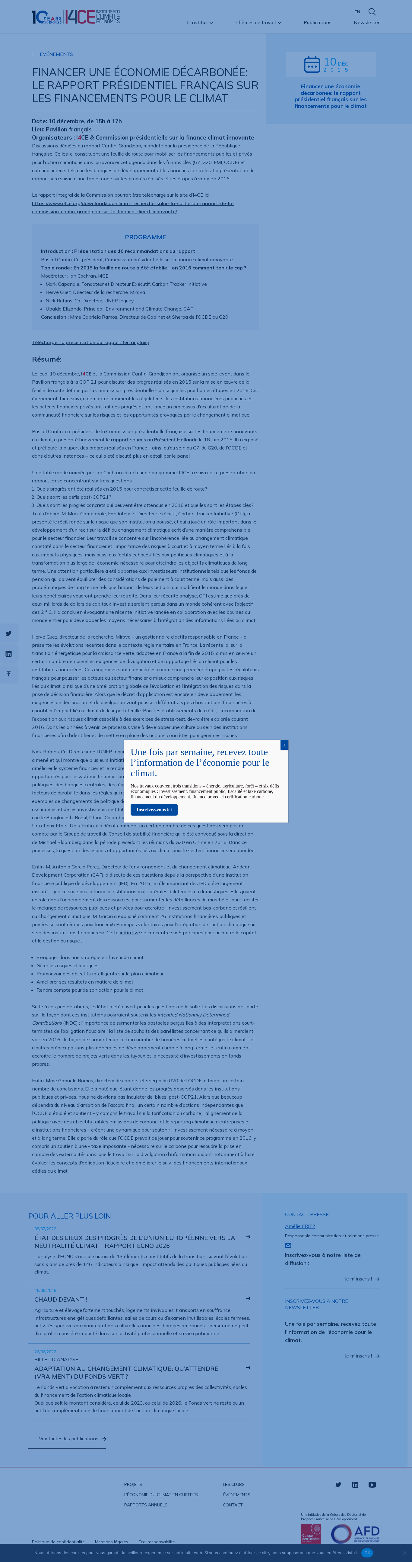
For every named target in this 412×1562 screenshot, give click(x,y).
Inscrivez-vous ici (154, 809)
